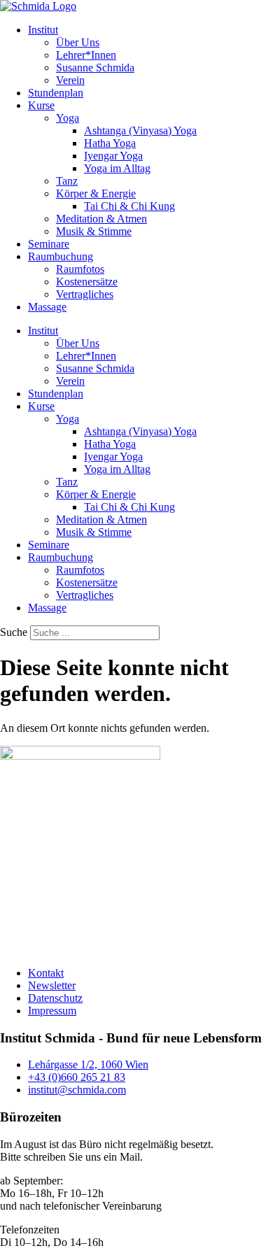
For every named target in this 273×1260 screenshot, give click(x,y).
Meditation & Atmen (101, 219)
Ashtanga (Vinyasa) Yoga (140, 130)
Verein (70, 80)
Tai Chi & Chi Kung (129, 206)
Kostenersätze (87, 282)
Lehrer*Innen (86, 55)
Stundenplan (55, 93)
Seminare (48, 244)
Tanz (67, 181)
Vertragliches (84, 294)
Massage (47, 307)
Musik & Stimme (94, 231)
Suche (13, 632)
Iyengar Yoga (113, 156)
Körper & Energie (96, 193)
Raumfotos (80, 269)
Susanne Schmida (95, 67)
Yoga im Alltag (117, 168)
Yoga (67, 118)
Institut (43, 30)
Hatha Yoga (110, 143)
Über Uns (77, 42)
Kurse (41, 105)
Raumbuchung (60, 256)
